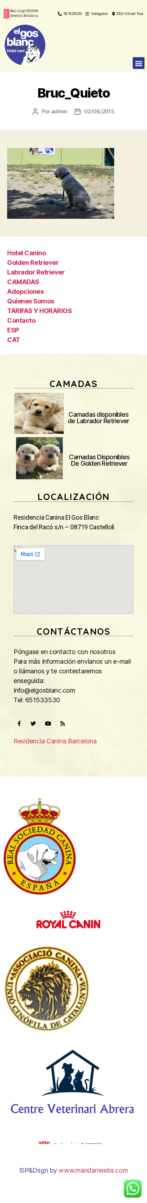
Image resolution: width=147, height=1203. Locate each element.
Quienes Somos (30, 301)
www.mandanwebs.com (93, 1170)
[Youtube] (47, 723)
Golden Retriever (33, 262)
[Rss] (62, 723)
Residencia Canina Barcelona (55, 741)
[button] (139, 63)
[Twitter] (33, 723)
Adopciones (25, 291)
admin (59, 111)
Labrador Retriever (36, 272)
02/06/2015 (99, 111)
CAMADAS (23, 282)
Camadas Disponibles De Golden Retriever (99, 460)
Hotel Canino (26, 253)
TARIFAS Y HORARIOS (39, 311)
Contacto (21, 320)
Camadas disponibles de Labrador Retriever (98, 418)
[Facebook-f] (19, 723)
